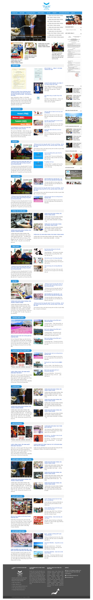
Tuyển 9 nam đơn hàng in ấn (72, 126)
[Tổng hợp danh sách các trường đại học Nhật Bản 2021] (38, 199)
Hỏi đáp (54, 12)
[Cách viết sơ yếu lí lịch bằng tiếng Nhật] (38, 260)
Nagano (58, 576)
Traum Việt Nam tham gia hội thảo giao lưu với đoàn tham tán (53, 508)
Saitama (53, 574)
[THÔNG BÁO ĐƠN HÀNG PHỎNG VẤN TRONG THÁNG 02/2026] (38, 216)
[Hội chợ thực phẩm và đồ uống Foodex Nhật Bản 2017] (21, 506)
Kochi (48, 583)
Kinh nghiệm (41, 12)
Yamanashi (53, 576)
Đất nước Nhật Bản (64, 12)
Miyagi (59, 571)
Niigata (53, 575)
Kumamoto (49, 585)
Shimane (49, 580)
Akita (62, 571)
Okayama (55, 580)
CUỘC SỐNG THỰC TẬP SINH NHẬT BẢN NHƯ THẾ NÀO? (20, 372)
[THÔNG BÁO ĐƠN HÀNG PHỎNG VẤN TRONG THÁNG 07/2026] (21, 291)
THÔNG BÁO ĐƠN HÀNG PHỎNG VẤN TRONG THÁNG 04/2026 (52, 400)
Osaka (48, 579)
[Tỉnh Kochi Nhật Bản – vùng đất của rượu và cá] (38, 545)
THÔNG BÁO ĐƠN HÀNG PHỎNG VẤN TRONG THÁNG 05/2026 (21, 231)
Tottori (62, 579)
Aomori (53, 571)
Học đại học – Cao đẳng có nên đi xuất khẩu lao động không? (53, 436)
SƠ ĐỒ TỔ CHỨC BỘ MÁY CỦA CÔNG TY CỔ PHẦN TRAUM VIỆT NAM (53, 84)
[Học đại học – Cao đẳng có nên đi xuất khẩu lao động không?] (38, 438)
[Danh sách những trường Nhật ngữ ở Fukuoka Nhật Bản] (38, 341)
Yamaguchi (49, 582)
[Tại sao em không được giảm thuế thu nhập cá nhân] (38, 156)
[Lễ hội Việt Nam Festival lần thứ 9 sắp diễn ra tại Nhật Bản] (38, 501)
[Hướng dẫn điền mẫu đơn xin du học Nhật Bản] (38, 132)
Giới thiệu (22, 12)
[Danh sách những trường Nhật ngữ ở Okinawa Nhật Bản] (38, 323)
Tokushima (54, 582)
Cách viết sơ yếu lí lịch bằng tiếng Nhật (53, 258)
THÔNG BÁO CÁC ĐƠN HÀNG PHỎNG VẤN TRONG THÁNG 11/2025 (52, 225)
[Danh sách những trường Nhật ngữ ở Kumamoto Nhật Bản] (38, 332)
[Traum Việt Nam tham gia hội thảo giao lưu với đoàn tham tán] (38, 510)
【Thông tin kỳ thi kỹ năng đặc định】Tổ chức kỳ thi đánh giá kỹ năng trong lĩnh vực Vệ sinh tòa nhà (21, 163)
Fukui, (48, 576)
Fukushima (54, 572)
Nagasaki (61, 583)
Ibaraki (58, 572)
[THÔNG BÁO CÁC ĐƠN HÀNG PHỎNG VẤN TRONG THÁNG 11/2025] (38, 227)
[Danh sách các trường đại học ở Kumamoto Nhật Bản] (38, 372)
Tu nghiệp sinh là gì (48, 161)
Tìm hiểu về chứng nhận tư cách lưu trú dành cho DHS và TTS (53, 121)
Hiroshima (61, 580)
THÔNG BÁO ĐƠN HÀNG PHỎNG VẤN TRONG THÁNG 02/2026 (52, 214)
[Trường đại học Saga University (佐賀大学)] (38, 365)
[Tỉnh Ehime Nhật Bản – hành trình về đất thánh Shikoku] (38, 554)
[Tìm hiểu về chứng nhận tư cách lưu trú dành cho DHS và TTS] (38, 123)
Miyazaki (56, 585)
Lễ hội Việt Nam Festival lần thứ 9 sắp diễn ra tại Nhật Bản (53, 499)
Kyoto (62, 578)
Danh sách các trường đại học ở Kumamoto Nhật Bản (51, 370)
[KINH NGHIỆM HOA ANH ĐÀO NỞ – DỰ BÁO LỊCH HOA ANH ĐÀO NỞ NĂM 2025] (38, 181)
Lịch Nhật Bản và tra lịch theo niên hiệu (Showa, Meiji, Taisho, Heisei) (21, 128)
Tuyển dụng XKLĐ (69, 85)
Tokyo (62, 574)
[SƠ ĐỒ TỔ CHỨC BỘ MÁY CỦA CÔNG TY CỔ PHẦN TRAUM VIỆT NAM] (38, 88)
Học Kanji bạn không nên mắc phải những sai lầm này (52, 250)
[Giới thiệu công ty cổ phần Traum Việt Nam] (38, 98)
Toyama (57, 575)
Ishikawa (61, 575)
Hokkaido (49, 571)
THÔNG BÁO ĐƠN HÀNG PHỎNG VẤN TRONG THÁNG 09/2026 (21, 407)
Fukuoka (52, 583)
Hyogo (51, 579)
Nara (54, 579)
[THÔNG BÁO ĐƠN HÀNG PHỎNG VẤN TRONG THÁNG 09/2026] (21, 396)
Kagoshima (61, 585)
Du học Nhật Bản (30, 12)
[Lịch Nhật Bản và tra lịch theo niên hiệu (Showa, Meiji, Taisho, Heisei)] (21, 118)
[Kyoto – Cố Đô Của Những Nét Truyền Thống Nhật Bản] (38, 536)
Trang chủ (14, 12)
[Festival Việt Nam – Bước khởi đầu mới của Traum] (38, 520)
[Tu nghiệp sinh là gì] (38, 165)
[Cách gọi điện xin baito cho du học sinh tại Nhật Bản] (38, 113)
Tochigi (62, 572)
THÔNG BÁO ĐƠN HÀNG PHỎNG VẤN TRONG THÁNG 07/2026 (21, 302)
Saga (57, 583)
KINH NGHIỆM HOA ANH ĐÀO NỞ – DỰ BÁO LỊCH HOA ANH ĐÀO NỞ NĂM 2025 (53, 179)
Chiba (58, 574)
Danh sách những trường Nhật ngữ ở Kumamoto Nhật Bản (52, 330)
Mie (56, 578)
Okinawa (49, 586)
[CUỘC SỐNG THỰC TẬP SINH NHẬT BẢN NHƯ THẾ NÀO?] (21, 361)
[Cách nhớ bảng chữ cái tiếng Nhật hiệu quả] (38, 268)
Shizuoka (49, 578)
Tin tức (48, 12)
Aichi (53, 578)
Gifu (62, 576)
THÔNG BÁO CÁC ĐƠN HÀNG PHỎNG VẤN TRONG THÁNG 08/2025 (49, 234)
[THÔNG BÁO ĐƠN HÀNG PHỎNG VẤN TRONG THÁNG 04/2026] (38, 402)
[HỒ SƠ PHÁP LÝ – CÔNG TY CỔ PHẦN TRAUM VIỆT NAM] (38, 74)
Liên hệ (73, 12)
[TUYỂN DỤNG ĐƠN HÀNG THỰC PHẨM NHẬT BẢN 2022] (38, 429)
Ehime (62, 582)
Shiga (59, 578)
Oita (53, 585)
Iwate (56, 571)
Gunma (48, 574)
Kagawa (58, 582)
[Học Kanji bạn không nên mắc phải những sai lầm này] (38, 252)
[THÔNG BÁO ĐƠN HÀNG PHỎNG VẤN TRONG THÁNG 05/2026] (21, 220)
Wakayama (58, 579)
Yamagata (49, 572)
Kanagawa (49, 575)
